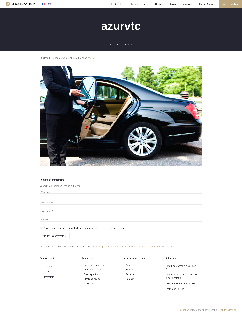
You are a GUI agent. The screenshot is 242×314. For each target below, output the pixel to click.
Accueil (114, 45)
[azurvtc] (121, 116)
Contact (130, 279)
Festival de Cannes (175, 289)
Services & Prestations (95, 265)
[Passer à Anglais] (49, 4)
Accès (129, 265)
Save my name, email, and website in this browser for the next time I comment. (84, 228)
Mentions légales (92, 279)
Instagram (49, 277)
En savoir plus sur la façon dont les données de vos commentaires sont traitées (133, 246)
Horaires (130, 269)
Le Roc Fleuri (90, 283)
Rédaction (184, 309)
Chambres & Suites (93, 269)
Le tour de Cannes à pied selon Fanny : (181, 268)
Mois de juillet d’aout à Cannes (180, 283)
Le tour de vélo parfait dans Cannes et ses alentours (183, 276)
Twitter (47, 271)
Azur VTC (92, 57)
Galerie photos (91, 274)
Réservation (132, 274)
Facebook (49, 266)
